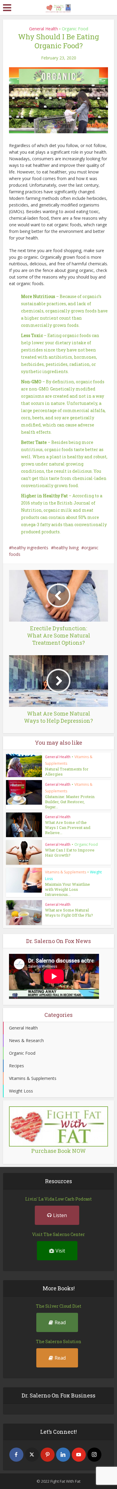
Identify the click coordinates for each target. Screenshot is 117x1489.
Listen (60, 1215)
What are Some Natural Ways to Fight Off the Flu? (69, 912)
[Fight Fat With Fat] (59, 7)
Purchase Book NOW (58, 1150)
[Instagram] (94, 1455)
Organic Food (75, 29)
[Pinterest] (47, 1455)
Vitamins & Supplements (65, 872)
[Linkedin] (63, 1455)
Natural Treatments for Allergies (66, 771)
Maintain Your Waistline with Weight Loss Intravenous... (67, 889)
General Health (43, 29)
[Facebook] (16, 1455)
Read (60, 1322)
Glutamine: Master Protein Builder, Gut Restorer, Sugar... (69, 801)
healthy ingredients (30, 547)
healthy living (66, 547)
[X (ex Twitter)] (32, 1455)
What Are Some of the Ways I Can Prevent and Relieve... (67, 827)
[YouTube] (79, 1455)
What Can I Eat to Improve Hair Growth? (69, 852)
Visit (60, 1250)
